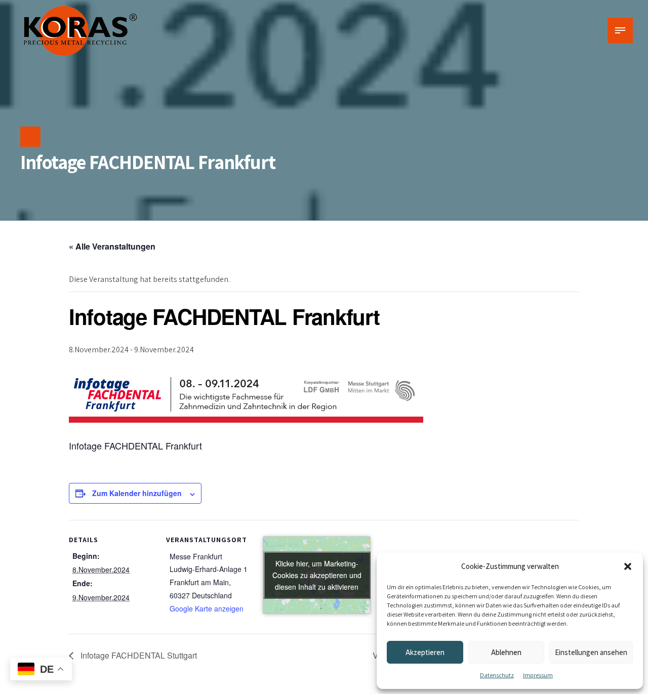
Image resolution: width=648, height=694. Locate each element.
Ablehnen (506, 652)
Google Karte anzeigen (207, 608)
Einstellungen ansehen (591, 652)
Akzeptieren (425, 652)
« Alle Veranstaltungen (112, 246)
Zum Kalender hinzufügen (137, 493)
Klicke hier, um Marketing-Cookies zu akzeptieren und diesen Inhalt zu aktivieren (316, 574)
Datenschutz (497, 675)
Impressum (538, 675)
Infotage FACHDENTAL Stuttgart (137, 655)
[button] (628, 566)
